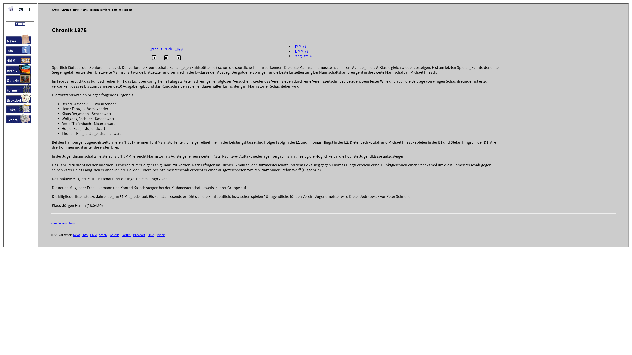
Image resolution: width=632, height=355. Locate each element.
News (76, 235)
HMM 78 (299, 46)
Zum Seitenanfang (63, 223)
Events (161, 235)
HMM (93, 235)
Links (151, 235)
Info (85, 235)
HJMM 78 (300, 51)
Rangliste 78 (303, 56)
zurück (166, 49)
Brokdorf (139, 235)
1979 (179, 49)
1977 (154, 49)
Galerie (114, 235)
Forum (126, 235)
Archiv (103, 235)
